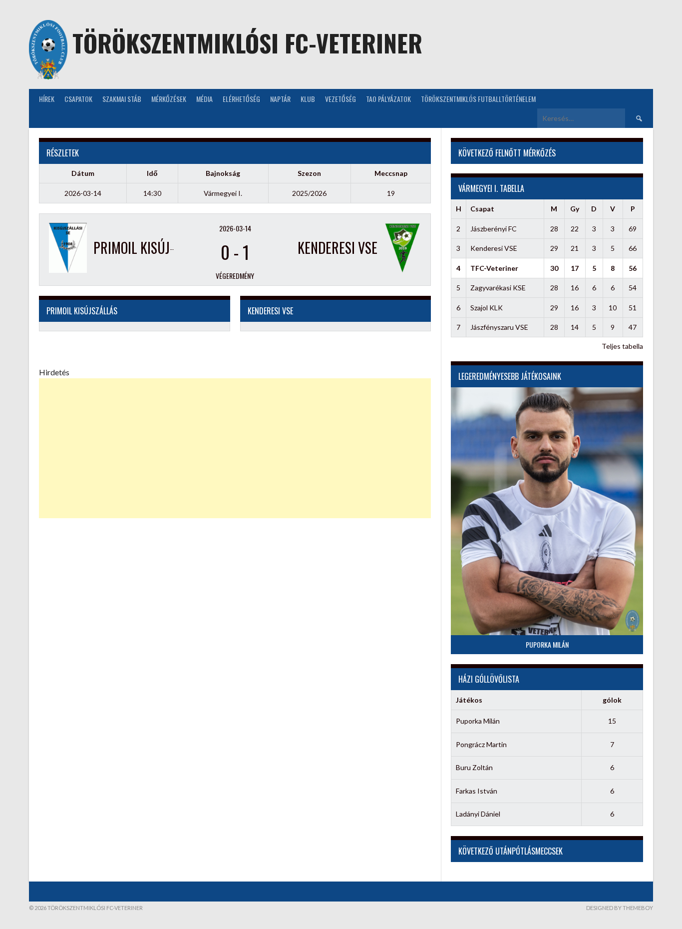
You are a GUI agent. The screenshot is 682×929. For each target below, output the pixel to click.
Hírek (46, 98)
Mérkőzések (168, 98)
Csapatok (78, 98)
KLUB (308, 98)
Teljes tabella (622, 346)
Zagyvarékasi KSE (498, 287)
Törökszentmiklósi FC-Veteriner (247, 42)
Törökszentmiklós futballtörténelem (478, 98)
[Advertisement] (235, 448)
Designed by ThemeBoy (619, 908)
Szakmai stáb (121, 98)
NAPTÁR (280, 98)
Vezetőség (340, 98)
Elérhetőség (241, 98)
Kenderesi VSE (493, 248)
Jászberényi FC (493, 228)
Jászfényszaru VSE (499, 327)
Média (204, 98)
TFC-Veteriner (494, 268)
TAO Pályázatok (388, 98)
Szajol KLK (486, 307)
